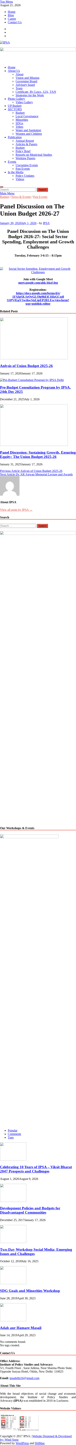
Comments (14, 1134)
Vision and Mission (27, 77)
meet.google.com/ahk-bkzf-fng (38, 282)
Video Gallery (24, 102)
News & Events (21, 196)
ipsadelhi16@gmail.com (24, 1378)
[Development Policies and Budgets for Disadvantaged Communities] (13, 1200)
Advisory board (25, 84)
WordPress (22, 1443)
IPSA (46, 223)
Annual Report (25, 140)
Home (11, 11)
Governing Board (26, 81)
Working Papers (25, 158)
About (19, 74)
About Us (14, 70)
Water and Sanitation (28, 130)
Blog (11, 15)
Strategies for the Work (30, 95)
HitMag (39, 1443)
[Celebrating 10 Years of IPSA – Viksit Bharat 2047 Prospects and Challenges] (13, 1159)
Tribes (19, 126)
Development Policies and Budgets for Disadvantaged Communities (30, 1210)
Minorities (22, 119)
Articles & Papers (26, 144)
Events (12, 161)
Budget (20, 112)
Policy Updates (25, 175)
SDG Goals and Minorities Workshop (30, 1291)
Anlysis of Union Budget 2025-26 (26, 366)
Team (19, 88)
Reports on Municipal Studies (34, 154)
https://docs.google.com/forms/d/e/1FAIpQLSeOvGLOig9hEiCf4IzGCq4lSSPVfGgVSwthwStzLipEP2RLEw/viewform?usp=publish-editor (38, 298)
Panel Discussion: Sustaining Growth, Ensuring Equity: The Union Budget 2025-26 (38, 454)
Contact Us (15, 22)
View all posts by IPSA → (16, 509)
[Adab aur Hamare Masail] (13, 1320)
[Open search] (1, 186)
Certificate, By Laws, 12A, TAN (36, 91)
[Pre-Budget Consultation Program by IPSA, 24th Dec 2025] (32, 380)
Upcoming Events (27, 165)
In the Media (15, 172)
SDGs (19, 123)
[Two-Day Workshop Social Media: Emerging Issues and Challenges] (13, 1242)
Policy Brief (23, 151)
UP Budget (14, 105)
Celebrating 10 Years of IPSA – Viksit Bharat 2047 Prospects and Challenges (36, 1169)
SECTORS (15, 109)
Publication (15, 137)
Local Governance (27, 116)
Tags (11, 1137)
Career (12, 18)
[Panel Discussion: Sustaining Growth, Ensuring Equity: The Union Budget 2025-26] (34, 445)
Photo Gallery (16, 98)
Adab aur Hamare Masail (20, 1328)
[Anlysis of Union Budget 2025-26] (34, 358)
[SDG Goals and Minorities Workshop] (13, 1283)
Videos (20, 179)
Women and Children (29, 133)
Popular (12, 1130)
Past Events (23, 168)
